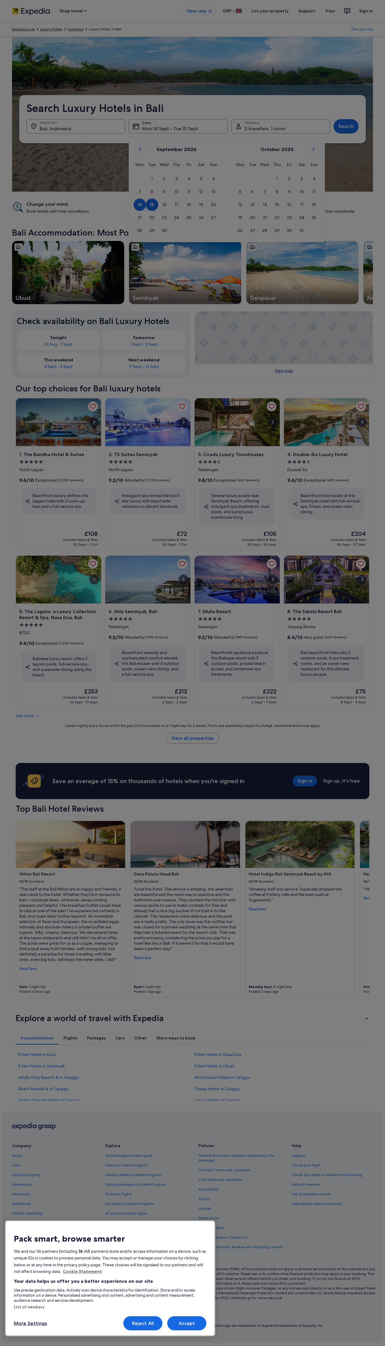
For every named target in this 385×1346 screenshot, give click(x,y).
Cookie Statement (82, 1271)
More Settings (30, 1323)
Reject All (143, 1323)
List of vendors (29, 1306)
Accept (187, 1323)
